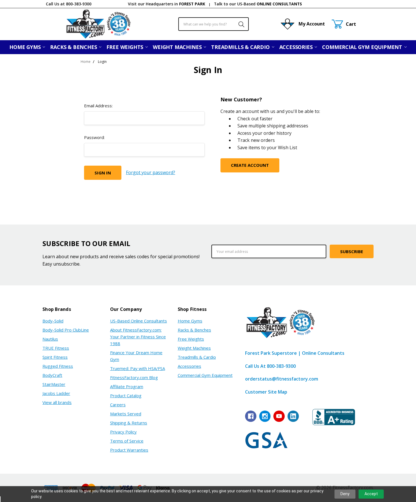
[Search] (238, 24)
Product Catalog (125, 395)
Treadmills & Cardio (241, 47)
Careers (118, 404)
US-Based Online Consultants (138, 321)
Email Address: (98, 105)
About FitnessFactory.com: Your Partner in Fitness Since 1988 (138, 336)
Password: (94, 137)
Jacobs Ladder (56, 393)
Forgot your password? (150, 172)
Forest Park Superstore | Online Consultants (294, 353)
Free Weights (125, 47)
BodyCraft (52, 375)
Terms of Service (126, 441)
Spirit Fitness (55, 357)
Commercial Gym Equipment (363, 47)
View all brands (57, 402)
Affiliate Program (126, 386)
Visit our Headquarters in (166, 4)
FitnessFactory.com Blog (134, 377)
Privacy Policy (123, 432)
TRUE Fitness (55, 348)
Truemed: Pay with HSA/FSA (137, 368)
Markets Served (125, 413)
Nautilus (50, 339)
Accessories (296, 47)
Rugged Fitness (57, 366)
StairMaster (53, 384)
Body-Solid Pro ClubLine (65, 330)
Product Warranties (129, 450)
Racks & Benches (74, 47)
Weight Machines (178, 47)
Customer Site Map (266, 392)
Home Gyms (25, 47)
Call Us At (270, 366)
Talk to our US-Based (258, 4)
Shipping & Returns (128, 423)
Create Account (250, 165)
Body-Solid (52, 321)
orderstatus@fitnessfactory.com (281, 379)
